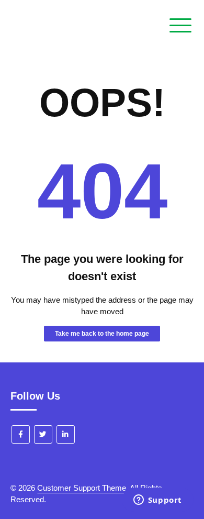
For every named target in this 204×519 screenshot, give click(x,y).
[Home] (30, 59)
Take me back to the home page (102, 333)
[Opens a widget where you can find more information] (157, 501)
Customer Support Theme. (82, 487)
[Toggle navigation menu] (180, 26)
